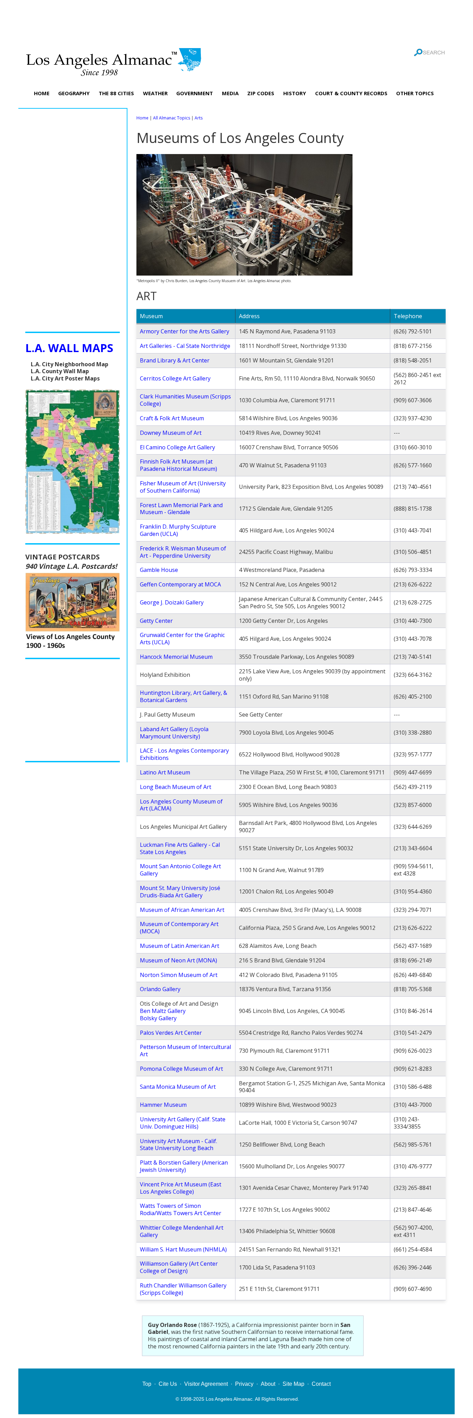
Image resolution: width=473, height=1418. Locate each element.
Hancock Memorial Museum (176, 657)
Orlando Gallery (160, 989)
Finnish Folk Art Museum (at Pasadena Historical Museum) (178, 465)
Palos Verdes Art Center (171, 1032)
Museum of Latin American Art (179, 946)
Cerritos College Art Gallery (175, 378)
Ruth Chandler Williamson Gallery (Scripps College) (183, 1289)
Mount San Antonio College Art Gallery (180, 869)
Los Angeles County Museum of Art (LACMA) (181, 805)
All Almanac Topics (171, 118)
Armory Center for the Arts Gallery (184, 331)
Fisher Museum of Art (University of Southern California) (183, 486)
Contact (321, 1384)
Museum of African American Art (182, 910)
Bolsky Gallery (158, 1018)
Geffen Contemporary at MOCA (180, 584)
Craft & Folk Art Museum (172, 418)
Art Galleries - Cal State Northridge (185, 346)
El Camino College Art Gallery (177, 447)
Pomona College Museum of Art (181, 1069)
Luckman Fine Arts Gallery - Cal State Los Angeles (180, 848)
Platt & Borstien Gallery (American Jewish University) (184, 1166)
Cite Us (168, 1384)
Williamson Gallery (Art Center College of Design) (179, 1267)
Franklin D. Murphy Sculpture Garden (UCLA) (178, 530)
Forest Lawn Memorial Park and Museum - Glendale (181, 508)
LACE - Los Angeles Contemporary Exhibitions (184, 754)
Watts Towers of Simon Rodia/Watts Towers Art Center (180, 1209)
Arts (199, 118)
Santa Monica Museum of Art (178, 1087)
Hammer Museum (163, 1105)
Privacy (244, 1384)
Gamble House (159, 570)
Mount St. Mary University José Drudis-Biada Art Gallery (180, 891)
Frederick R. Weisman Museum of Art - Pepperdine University (183, 552)
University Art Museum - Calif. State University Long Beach (178, 1144)
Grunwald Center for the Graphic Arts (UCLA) (182, 638)
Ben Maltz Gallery (163, 1011)
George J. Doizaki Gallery (172, 602)
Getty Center (156, 621)
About (268, 1384)
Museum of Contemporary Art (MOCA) (179, 927)
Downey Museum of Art (171, 433)
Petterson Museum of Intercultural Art (185, 1050)
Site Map (293, 1384)
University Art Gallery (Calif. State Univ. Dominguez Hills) (182, 1122)
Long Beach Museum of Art (175, 787)
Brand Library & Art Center (174, 360)
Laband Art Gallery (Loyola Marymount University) (174, 732)
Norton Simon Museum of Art (178, 975)
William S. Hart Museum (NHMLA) (183, 1249)
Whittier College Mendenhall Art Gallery (181, 1231)
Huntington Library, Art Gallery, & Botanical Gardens (183, 696)
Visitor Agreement (206, 1384)
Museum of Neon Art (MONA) (178, 960)
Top (146, 1384)
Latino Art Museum (165, 772)
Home (142, 118)
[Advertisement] (236, 22)
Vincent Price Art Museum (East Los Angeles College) (180, 1188)
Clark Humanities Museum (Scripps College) (185, 400)
